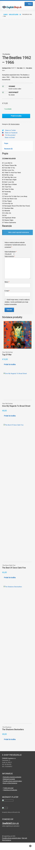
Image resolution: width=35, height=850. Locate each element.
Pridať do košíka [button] (10, 364)
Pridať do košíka (16, 116)
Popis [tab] (6, 143)
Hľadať (17, 847)
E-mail (7, 291)
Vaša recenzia (10, 256)
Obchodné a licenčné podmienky (12, 777)
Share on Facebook (11, 133)
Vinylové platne (13, 14)
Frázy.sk (10, 823)
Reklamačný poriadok (9, 779)
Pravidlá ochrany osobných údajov (12, 781)
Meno (7, 282)
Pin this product (10, 135)
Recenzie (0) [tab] (8, 149)
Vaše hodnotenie (11, 252)
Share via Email (10, 137)
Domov (6, 14)
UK (20, 14)
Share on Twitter (10, 130)
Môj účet (6, 847)
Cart (27, 845)
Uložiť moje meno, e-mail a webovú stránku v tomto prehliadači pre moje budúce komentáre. (17, 302)
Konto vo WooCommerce (10, 783)
